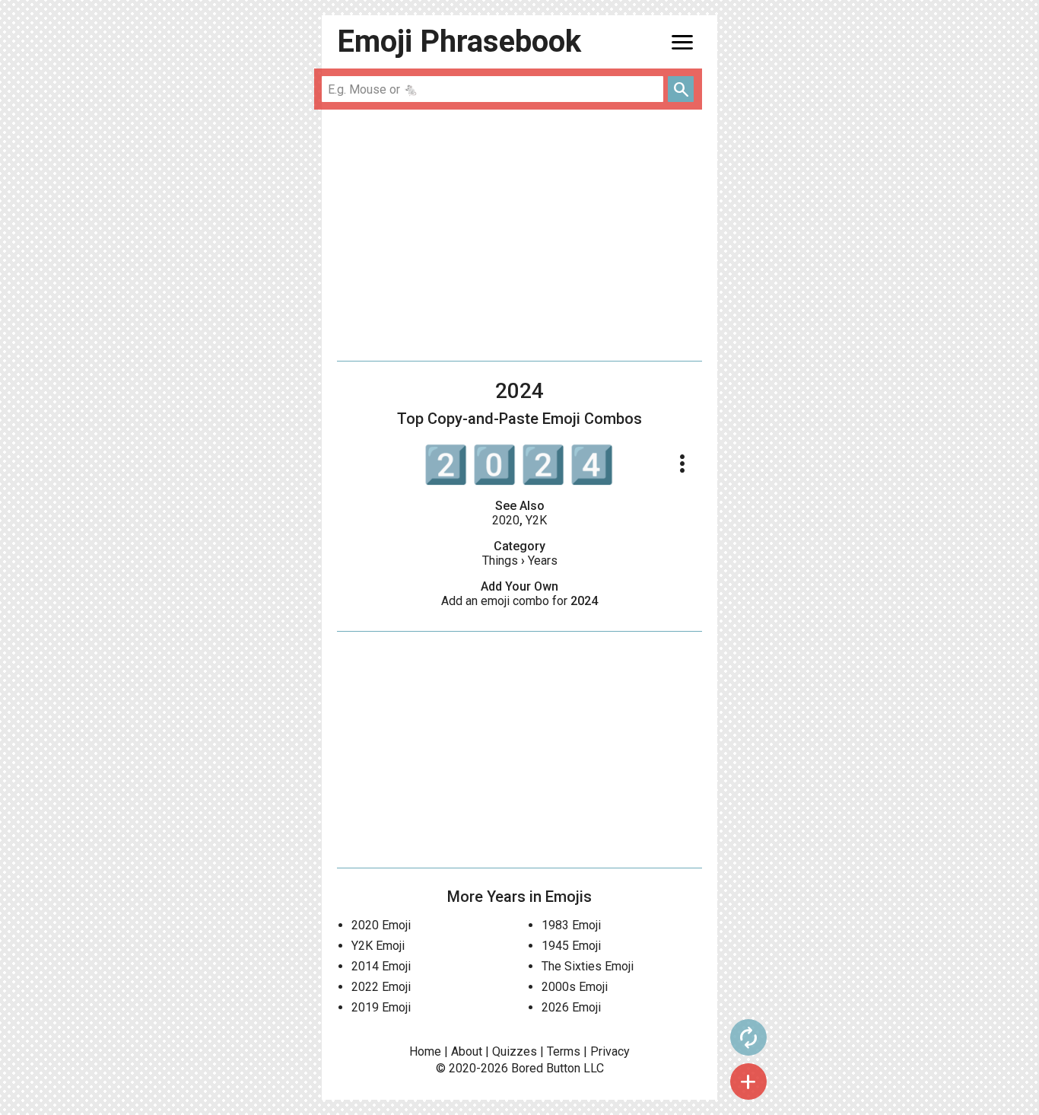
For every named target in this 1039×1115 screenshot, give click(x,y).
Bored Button (545, 1068)
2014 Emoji (381, 966)
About (466, 1051)
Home (425, 1051)
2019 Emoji (381, 1007)
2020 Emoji (381, 925)
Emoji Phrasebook (459, 41)
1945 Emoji (571, 945)
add (748, 1081)
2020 (506, 520)
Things (500, 560)
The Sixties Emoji (588, 966)
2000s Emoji (575, 987)
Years (543, 560)
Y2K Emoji (378, 945)
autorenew (748, 1037)
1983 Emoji (571, 925)
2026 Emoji (571, 1007)
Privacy (610, 1051)
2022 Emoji (381, 987)
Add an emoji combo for (519, 601)
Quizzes (514, 1051)
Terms (563, 1051)
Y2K (536, 520)
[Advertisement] (519, 235)
